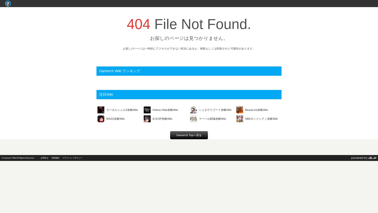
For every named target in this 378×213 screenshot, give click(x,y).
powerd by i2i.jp (363, 158)
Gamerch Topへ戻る (189, 135)
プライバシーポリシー (72, 158)
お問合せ (44, 158)
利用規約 (55, 158)
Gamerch (8, 4)
